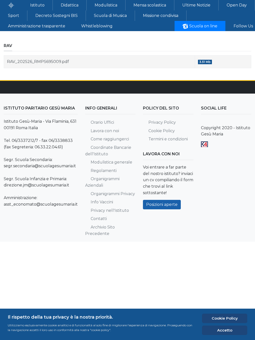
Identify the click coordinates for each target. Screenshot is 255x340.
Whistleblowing (97, 26)
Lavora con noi (105, 130)
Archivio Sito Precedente (100, 230)
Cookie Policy (161, 130)
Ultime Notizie (196, 5)
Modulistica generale (111, 162)
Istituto (37, 5)
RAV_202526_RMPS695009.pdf (38, 61)
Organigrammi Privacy (113, 193)
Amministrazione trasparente (36, 26)
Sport (13, 15)
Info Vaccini (102, 202)
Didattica (69, 5)
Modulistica (106, 5)
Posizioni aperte (162, 204)
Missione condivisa (160, 15)
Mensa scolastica (149, 5)
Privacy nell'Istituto (110, 210)
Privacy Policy (162, 122)
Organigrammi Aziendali (102, 182)
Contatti (99, 218)
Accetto (224, 330)
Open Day (237, 5)
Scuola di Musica (110, 15)
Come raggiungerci (110, 139)
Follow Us (243, 26)
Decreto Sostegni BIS (56, 15)
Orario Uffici (102, 122)
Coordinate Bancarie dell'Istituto (108, 150)
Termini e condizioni (168, 139)
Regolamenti (104, 170)
